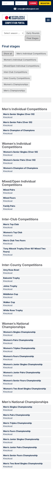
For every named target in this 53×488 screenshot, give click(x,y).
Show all (8, 53)
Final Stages (32, 38)
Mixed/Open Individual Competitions (21, 66)
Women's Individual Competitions (20, 59)
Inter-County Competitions (17, 78)
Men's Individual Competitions (31, 53)
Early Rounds (33, 33)
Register (45, 3)
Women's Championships (16, 84)
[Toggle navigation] (48, 20)
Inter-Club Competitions (15, 72)
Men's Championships (14, 90)
